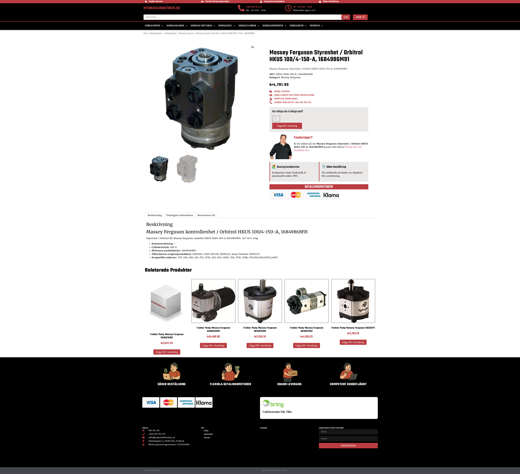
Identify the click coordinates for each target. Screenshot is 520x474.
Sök (346, 17)
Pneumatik (315, 26)
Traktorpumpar (171, 33)
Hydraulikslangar (175, 26)
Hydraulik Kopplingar (201, 26)
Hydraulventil (225, 26)
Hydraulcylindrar (247, 26)
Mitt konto (207, 437)
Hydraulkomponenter (273, 26)
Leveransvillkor (208, 434)
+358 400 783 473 (254, 7)
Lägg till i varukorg (287, 125)
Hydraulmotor (297, 26)
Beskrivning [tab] (155, 215)
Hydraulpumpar (152, 26)
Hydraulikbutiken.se (162, 8)
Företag (206, 430)
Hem (145, 33)
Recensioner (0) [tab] (206, 215)
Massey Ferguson (186, 33)
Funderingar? (303, 137)
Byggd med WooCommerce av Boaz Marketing (274, 470)
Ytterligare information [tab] (179, 215)
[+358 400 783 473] (241, 8)
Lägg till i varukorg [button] (167, 352)
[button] (252, 47)
